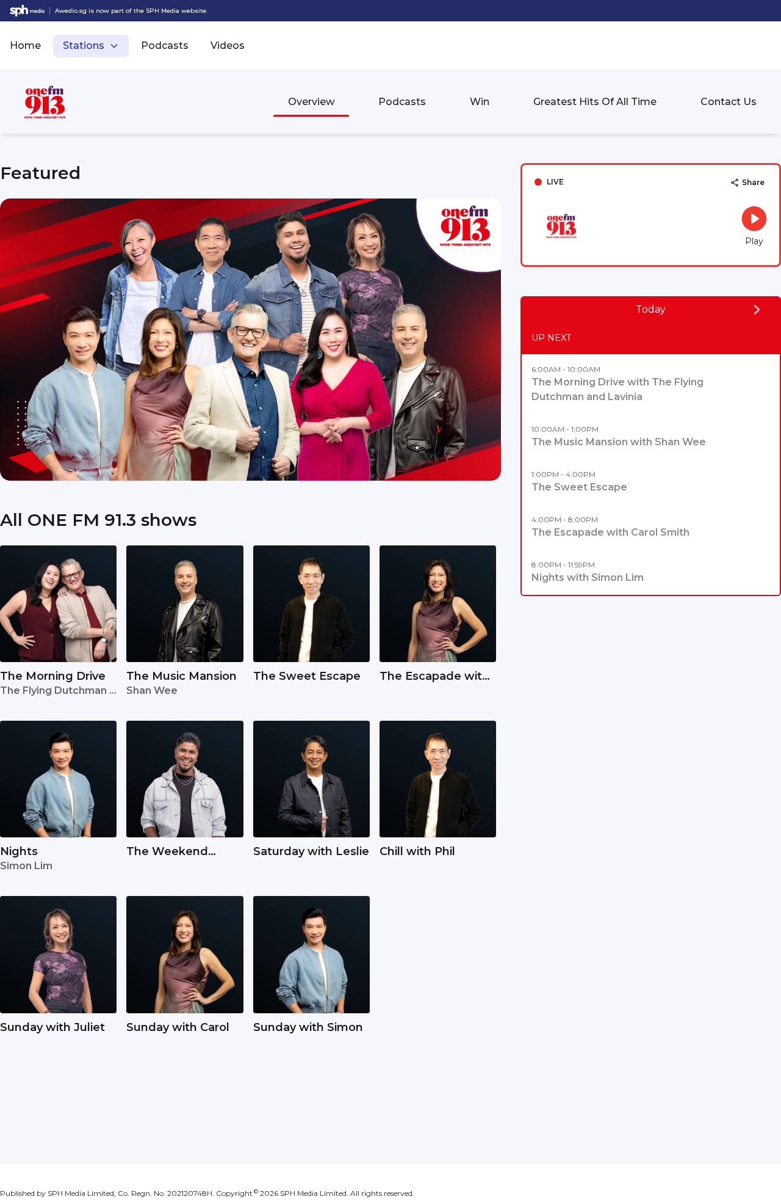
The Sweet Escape (307, 676)
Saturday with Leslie (311, 851)
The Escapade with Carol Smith (434, 677)
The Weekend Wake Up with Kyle (180, 852)
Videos (228, 45)
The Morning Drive (53, 676)
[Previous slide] (14, 340)
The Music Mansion (181, 676)
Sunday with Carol (177, 1027)
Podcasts (165, 45)
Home (25, 45)
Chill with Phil (417, 851)
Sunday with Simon (308, 1027)
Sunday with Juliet (52, 1027)
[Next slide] (486, 340)
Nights (19, 851)
